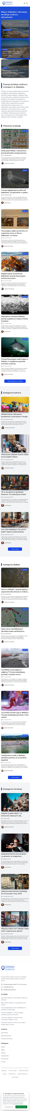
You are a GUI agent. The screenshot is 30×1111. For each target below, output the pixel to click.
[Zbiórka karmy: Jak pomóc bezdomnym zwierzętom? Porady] (15, 404)
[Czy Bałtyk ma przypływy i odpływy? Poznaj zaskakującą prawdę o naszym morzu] (15, 658)
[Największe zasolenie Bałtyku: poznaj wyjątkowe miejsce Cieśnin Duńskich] (15, 304)
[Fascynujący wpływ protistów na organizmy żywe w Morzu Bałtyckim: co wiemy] (15, 219)
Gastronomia (4, 1058)
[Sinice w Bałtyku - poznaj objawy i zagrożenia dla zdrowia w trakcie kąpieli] (15, 577)
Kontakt (4, 1073)
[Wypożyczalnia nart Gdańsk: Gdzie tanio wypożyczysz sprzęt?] (15, 919)
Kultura (3, 1047)
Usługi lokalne (5, 1056)
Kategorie (4, 1043)
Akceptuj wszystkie (21, 1106)
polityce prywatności (18, 1103)
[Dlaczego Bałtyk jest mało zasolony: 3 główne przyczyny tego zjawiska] (15, 49)
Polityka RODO (12, 1073)
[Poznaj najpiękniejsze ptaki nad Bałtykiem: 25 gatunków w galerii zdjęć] (15, 178)
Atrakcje (3, 1053)
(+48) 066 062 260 (8, 987)
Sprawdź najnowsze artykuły (15, 381)
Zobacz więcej (15, 549)
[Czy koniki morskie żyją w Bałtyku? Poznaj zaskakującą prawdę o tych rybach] (15, 701)
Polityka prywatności (24, 1070)
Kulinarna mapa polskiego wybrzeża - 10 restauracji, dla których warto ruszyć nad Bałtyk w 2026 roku (13, 33)
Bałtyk (2, 1050)
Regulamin (4, 1070)
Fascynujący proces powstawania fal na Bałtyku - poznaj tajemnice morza (14, 72)
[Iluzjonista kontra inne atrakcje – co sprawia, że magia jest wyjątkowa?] (15, 843)
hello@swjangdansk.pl (9, 989)
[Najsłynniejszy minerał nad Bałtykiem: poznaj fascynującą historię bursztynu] (15, 262)
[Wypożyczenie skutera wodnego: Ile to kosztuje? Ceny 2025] (15, 881)
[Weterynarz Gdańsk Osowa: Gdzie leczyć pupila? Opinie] (15, 443)
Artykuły (4, 994)
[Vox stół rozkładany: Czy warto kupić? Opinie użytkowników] (15, 519)
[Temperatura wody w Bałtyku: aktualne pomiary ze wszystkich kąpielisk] (15, 743)
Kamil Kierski (8, 505)
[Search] (27, 3)
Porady (3, 1061)
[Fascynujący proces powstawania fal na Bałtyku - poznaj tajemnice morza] (15, 68)
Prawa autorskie (13, 1070)
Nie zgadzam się (9, 1106)
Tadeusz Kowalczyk (10, 427)
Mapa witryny (15, 1077)
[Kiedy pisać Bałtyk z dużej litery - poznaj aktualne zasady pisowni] (15, 139)
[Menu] (24, 3)
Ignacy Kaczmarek (9, 467)
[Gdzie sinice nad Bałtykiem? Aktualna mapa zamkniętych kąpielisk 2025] (15, 617)
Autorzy (4, 1029)
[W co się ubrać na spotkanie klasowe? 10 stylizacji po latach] (15, 482)
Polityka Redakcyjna (22, 1073)
